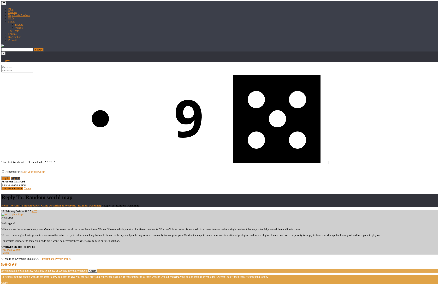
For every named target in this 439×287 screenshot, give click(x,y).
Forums (12, 33)
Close (4, 282)
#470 (34, 211)
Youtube (17, 249)
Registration (14, 37)
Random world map (90, 205)
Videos (19, 27)
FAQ (11, 18)
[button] (2, 46)
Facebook (6, 249)
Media (11, 21)
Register (15, 178)
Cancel (27, 188)
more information (77, 270)
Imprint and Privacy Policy (56, 258)
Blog (11, 9)
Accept (92, 270)
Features (12, 12)
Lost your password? (33, 171)
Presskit (12, 40)
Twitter (5, 252)
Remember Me (13, 171)
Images (19, 24)
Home (4, 205)
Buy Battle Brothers (19, 15)
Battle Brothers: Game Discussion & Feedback (49, 205)
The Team (13, 30)
